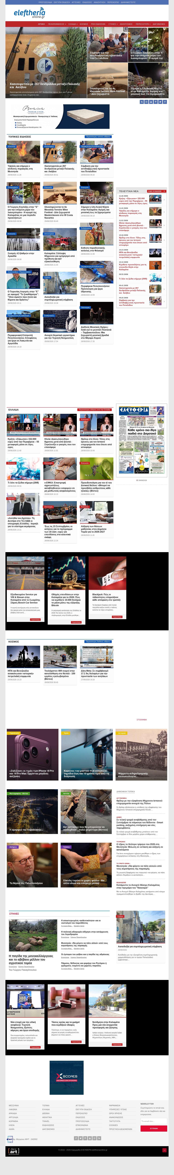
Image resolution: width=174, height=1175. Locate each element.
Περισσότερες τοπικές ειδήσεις (98, 137)
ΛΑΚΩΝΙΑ (13, 1109)
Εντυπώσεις (13, 966)
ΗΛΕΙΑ (11, 1125)
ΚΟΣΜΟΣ (13, 641)
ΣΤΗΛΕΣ (14, 913)
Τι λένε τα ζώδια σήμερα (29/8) (23, 483)
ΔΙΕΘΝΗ (45, 1113)
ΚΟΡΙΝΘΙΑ (13, 1121)
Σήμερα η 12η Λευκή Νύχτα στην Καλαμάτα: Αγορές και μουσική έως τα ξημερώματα (146, 66)
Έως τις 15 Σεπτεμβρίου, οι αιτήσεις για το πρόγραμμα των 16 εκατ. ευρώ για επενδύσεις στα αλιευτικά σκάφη (58, 531)
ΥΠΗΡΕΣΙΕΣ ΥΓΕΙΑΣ (118, 1109)
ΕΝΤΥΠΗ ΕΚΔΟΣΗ (62, 2)
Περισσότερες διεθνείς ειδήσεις (98, 642)
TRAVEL (45, 1121)
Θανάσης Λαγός (79, 926)
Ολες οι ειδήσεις (154, 191)
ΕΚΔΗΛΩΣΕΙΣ (48, 1125)
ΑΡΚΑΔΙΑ (13, 1113)
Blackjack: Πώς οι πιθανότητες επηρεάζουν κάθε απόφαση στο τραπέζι (106, 597)
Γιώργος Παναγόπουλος (26, 966)
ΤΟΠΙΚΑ (45, 1105)
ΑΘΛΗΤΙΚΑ (47, 1117)
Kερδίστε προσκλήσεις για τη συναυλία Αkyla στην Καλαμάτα (132, 267)
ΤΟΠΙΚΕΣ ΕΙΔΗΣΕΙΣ (19, 136)
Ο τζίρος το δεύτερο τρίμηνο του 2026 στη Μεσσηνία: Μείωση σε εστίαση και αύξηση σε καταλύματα (139, 847)
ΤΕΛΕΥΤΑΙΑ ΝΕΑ (129, 191)
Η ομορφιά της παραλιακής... (19, 791)
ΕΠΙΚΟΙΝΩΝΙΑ (82, 1125)
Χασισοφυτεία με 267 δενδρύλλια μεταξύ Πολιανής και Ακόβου (32, 28)
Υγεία (66, 733)
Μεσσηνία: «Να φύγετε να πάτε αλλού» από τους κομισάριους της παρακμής (84, 944)
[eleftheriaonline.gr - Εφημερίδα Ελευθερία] (30, 13)
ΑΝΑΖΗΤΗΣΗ (99, 2)
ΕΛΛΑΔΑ (13, 409)
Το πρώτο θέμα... (66, 926)
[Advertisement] (60, 381)
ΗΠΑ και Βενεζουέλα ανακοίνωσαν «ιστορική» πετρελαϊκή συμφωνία (131, 254)
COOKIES (113, 1125)
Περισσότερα (35, 619)
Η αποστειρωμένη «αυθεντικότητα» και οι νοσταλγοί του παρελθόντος (81, 921)
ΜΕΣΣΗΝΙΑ (14, 1105)
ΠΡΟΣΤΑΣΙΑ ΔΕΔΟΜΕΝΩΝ (120, 1129)
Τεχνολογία (14, 733)
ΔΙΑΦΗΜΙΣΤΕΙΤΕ (128, 2)
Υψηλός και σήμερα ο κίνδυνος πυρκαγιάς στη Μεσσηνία (20, 169)
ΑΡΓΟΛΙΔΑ (13, 1117)
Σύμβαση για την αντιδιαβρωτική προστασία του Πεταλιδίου (106, 30)
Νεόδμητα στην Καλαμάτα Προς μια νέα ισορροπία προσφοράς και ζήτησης (106, 1025)
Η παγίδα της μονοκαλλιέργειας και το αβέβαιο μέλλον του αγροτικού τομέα (31, 959)
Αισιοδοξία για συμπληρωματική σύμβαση (140, 946)
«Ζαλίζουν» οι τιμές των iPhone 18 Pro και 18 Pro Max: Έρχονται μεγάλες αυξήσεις (30, 732)
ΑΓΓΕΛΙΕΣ (76, 2)
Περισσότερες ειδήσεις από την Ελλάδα (94, 410)
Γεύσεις (66, 847)
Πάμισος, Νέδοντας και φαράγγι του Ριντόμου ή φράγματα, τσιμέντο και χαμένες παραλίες (84, 964)
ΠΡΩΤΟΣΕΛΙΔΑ (45, 2)
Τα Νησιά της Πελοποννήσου (19, 844)
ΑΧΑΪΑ (11, 1129)
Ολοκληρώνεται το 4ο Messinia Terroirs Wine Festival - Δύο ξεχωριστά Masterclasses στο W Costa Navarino (107, 67)
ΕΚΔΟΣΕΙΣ (87, 2)
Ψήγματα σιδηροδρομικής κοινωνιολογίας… (134, 730)
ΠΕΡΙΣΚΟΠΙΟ (113, 2)
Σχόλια (120, 916)
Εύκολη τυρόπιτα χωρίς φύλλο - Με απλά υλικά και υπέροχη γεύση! (82, 846)
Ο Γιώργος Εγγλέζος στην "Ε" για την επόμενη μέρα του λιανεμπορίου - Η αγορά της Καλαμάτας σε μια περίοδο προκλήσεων (147, 31)
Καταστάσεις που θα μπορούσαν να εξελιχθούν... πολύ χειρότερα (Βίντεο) (84, 792)
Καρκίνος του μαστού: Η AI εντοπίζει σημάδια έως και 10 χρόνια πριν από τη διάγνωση (85, 732)
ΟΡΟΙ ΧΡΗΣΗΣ (115, 1113)
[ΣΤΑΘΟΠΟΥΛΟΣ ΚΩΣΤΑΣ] (13, 1151)
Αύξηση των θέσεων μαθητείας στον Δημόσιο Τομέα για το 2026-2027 (93, 529)
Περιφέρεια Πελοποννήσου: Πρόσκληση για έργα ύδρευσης (95, 289)
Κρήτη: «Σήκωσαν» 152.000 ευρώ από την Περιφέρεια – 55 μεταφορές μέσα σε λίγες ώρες (133, 200)
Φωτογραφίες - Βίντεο (19, 794)
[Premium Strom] (60, 116)
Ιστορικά (121, 733)
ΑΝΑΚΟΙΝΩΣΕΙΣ (116, 1117)
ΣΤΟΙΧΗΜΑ (142, 720)
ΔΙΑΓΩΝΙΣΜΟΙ (48, 1129)
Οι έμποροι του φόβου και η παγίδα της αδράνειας (85, 954)
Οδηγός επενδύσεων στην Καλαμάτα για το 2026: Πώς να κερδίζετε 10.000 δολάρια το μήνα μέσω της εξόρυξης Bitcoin (66, 600)
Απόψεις (13, 847)
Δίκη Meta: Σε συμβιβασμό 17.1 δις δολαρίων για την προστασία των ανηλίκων (94, 673)
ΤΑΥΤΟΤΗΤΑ (114, 1121)
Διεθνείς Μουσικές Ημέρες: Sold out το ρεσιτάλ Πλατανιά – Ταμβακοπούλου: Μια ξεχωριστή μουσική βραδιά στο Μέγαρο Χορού (96, 332)
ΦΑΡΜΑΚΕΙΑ (114, 1105)
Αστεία (66, 794)
